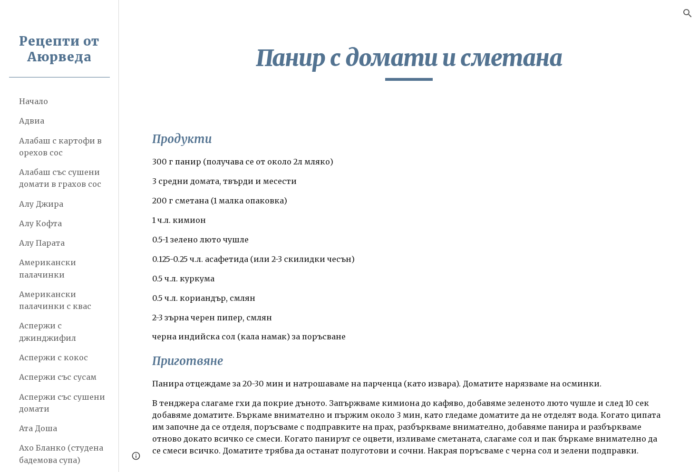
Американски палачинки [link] (47, 268)
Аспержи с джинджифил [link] (47, 331)
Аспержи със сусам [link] (58, 377)
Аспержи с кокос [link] (53, 357)
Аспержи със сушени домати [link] (62, 403)
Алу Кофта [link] (40, 223)
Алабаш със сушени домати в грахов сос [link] (60, 178)
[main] (408, 62)
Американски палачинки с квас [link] (55, 300)
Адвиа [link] (31, 120)
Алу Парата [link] (42, 243)
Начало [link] (33, 101)
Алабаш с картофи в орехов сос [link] (60, 146)
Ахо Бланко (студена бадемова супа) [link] (61, 453)
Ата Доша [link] (38, 428)
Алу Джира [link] (41, 204)
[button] (687, 13)
